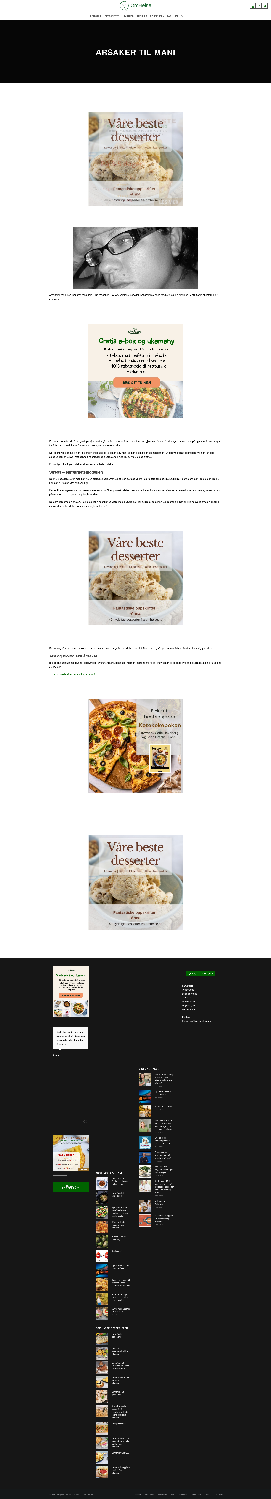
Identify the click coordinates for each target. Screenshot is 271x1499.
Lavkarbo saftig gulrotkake (118, 1393)
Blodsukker (117, 1251)
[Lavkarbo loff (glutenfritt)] (102, 1339)
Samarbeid (149, 1494)
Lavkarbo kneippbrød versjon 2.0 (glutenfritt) (121, 1470)
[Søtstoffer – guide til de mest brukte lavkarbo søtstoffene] (102, 1284)
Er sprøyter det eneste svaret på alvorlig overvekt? (163, 1155)
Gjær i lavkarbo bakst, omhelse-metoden (119, 1225)
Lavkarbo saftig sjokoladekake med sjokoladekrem (120, 1365)
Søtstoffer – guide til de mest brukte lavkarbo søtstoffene (121, 1282)
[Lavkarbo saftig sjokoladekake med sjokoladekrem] (102, 1367)
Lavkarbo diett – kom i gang (119, 1194)
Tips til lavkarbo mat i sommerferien (121, 1267)
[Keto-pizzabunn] (102, 1428)
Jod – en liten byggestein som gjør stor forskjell (164, 1169)
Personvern (196, 1494)
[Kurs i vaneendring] (145, 1111)
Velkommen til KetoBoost (161, 1202)
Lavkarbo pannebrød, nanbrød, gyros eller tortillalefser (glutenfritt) (121, 1442)
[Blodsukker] (102, 1256)
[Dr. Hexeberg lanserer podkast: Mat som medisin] (145, 1142)
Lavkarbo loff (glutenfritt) (117, 1335)
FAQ (169, 15)
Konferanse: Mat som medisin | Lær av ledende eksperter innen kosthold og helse (164, 1187)
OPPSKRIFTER (112, 15)
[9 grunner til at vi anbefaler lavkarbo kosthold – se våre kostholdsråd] (102, 1212)
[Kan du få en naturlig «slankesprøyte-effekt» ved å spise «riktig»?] (145, 1079)
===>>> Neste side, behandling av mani (72, 674)
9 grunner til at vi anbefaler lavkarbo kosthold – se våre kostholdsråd (120, 1211)
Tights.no (186, 997)
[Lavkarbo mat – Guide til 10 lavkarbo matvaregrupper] (102, 1183)
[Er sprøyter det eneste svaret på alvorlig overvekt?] (145, 1157)
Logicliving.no (189, 1005)
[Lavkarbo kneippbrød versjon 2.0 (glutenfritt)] (102, 1472)
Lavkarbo (128, 15)
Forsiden (137, 1494)
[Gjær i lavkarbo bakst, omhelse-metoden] (102, 1227)
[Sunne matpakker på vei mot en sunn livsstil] (102, 1313)
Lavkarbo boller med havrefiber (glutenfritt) (121, 1380)
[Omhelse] (135, 6)
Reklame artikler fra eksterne (196, 1020)
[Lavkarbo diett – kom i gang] (102, 1197)
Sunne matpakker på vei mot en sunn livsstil (121, 1311)
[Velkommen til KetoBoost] (145, 1206)
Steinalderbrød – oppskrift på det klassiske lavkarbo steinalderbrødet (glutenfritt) (120, 1412)
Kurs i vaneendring (163, 1106)
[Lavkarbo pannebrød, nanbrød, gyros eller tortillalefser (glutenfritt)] (102, 1443)
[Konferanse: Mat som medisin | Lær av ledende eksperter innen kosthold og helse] (145, 1186)
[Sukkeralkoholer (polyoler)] (102, 1241)
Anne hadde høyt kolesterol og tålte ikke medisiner (120, 1297)
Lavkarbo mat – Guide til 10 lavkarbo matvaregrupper (121, 1181)
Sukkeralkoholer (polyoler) (119, 1238)
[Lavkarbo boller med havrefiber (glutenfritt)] (102, 1382)
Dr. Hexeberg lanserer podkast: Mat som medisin (162, 1140)
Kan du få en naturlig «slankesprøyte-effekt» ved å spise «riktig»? (164, 1078)
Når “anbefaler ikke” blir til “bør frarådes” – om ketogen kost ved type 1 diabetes (164, 1124)
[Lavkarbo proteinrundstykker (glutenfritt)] (102, 1353)
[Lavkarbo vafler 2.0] (102, 1457)
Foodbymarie (188, 1009)
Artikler (142, 15)
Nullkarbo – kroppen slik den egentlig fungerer (164, 1218)
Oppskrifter (162, 1494)
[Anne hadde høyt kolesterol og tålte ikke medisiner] (102, 1299)
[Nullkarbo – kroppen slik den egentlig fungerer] (145, 1220)
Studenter (219, 1494)
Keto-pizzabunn (119, 1423)
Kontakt (208, 1494)
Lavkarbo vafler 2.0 (120, 1452)
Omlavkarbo (188, 989)
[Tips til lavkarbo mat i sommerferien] (102, 1270)
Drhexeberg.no (189, 993)
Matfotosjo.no (189, 1001)
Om (176, 15)
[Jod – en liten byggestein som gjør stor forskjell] (145, 1171)
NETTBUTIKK (95, 15)
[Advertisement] (114, 1065)
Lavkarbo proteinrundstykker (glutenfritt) (120, 1351)
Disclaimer (182, 1494)
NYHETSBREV (157, 15)
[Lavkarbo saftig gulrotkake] (102, 1396)
